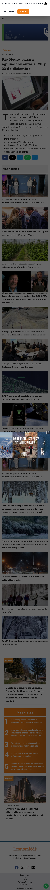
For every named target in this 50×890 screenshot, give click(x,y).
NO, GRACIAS (9, 11)
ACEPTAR (23, 11)
